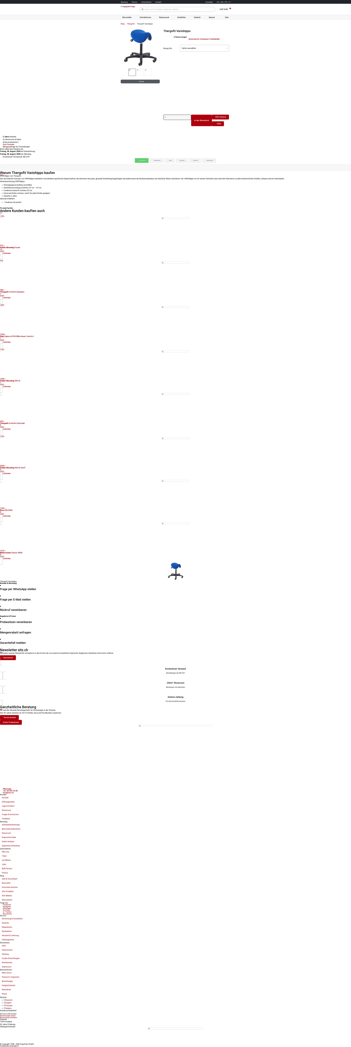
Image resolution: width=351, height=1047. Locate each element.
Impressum (6, 967)
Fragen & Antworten (10, 814)
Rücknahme (7, 931)
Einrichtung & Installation (12, 919)
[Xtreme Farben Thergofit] (140, 72)
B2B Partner (7, 868)
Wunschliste (7, 900)
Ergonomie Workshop (11, 846)
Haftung (5, 954)
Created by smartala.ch (9, 1046)
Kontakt (5, 798)
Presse (5, 873)
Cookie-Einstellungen (10, 958)
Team (4, 856)
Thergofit (131, 24)
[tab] (140, 81)
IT (230, 2)
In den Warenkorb (201, 120)
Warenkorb (6, 989)
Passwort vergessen (10, 977)
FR (226, 2)
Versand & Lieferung (10, 935)
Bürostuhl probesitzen (11, 829)
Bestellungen (7, 981)
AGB (4, 946)
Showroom (6, 810)
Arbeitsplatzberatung (11, 825)
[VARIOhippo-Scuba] (132, 72)
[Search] (142, 9)
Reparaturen (7, 927)
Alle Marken (7, 896)
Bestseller (6, 883)
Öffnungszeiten (8, 802)
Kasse (4, 994)
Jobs (4, 864)
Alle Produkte (7, 891)
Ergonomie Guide (9, 837)
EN (222, 2)
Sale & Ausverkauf (9, 879)
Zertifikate (6, 860)
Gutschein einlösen (10, 887)
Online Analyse (8, 841)
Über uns (5, 852)
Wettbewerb (7, 962)
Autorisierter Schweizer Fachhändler (204, 39)
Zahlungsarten (8, 940)
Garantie (5, 923)
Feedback (6, 819)
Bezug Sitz (167, 48)
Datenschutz (7, 950)
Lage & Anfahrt (8, 806)
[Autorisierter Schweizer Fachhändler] (204, 35)
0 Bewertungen (180, 37)
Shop (123, 24)
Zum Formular (8, 144)
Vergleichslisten (8, 985)
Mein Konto (7, 973)
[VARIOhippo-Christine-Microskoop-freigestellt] (148, 72)
